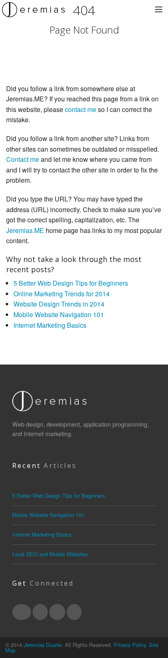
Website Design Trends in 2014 (58, 304)
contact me (80, 109)
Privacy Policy (130, 645)
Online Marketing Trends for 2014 (61, 293)
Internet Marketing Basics (49, 325)
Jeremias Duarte (43, 645)
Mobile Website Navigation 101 (58, 314)
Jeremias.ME (25, 230)
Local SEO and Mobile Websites (50, 554)
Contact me (22, 159)
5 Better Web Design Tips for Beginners (70, 283)
